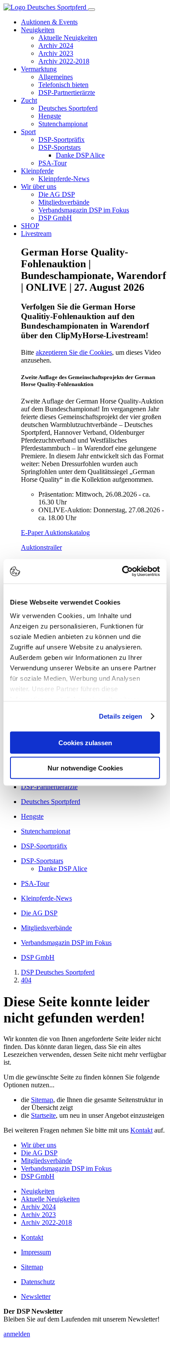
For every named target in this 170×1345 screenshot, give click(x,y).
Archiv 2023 (55, 53)
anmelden (16, 1334)
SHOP (30, 225)
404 (26, 980)
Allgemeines (55, 77)
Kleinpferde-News (63, 178)
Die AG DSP (56, 194)
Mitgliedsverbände (63, 202)
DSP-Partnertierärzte (66, 92)
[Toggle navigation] (91, 9)
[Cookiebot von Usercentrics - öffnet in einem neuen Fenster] (122, 571)
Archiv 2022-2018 (63, 61)
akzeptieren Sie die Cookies (74, 352)
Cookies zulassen (85, 742)
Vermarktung (39, 69)
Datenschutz (38, 1281)
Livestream (36, 233)
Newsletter (36, 1296)
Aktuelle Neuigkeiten (67, 37)
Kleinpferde (37, 171)
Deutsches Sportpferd (68, 108)
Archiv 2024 (55, 45)
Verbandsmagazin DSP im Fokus (83, 210)
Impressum (36, 1252)
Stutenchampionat (63, 124)
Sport (28, 131)
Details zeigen (120, 716)
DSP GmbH (55, 218)
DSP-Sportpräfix (61, 139)
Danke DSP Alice (80, 155)
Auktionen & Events (49, 22)
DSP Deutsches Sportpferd (58, 972)
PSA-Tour (52, 163)
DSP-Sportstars (59, 147)
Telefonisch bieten (63, 84)
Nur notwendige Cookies (85, 768)
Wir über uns (38, 186)
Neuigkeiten (37, 30)
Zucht (29, 100)
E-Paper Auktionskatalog (55, 532)
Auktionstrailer (41, 547)
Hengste (49, 116)
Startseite (43, 1115)
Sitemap (42, 1099)
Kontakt (141, 1130)
